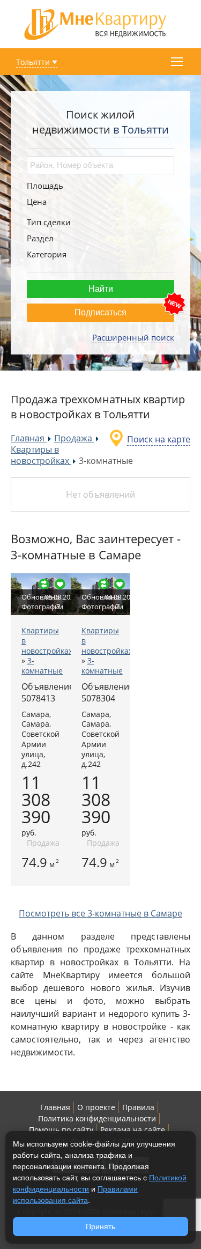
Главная (55, 1107)
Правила (138, 1107)
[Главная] (95, 23)
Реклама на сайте (132, 1130)
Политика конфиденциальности (97, 1118)
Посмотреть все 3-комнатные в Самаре (100, 913)
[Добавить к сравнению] (44, 584)
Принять (100, 1226)
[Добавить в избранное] (60, 584)
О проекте (96, 1107)
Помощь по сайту (61, 1130)
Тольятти (33, 62)
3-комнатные (42, 665)
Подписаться (100, 312)
